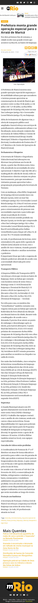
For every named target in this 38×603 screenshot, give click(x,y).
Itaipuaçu (19, 520)
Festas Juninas (11, 520)
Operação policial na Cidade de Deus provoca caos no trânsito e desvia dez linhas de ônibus (18, 562)
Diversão (8, 518)
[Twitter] (24, 2)
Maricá (4, 21)
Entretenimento (16, 518)
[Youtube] (31, 2)
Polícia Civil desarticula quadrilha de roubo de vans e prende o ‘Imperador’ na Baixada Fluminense (19, 536)
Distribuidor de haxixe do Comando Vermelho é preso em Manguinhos (18, 554)
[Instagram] (27, 2)
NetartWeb (28, 601)
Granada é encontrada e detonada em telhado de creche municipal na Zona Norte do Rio (18, 545)
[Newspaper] (17, 2)
